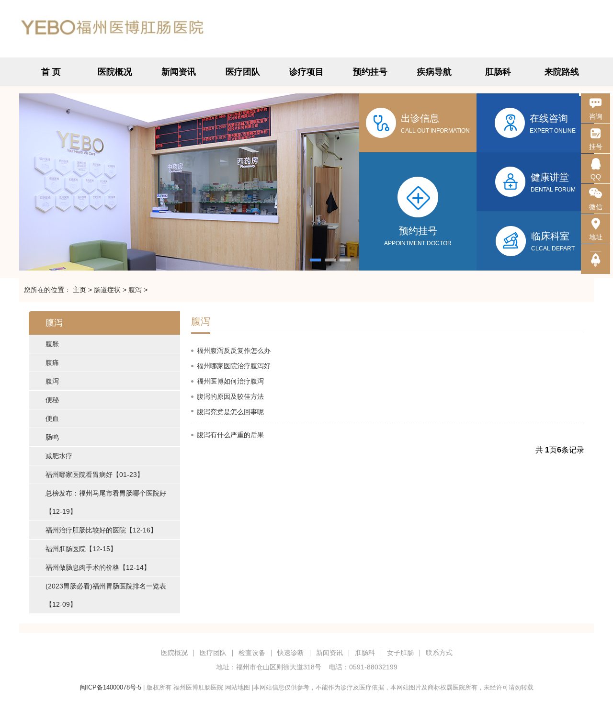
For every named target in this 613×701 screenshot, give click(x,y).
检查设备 (251, 652)
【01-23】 (94, 474)
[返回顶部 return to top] (595, 259)
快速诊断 (290, 652)
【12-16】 (101, 530)
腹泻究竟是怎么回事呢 (230, 412)
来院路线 (562, 72)
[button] (315, 260)
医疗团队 (243, 72)
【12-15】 (81, 549)
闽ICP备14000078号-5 (110, 687)
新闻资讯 (178, 72)
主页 (79, 290)
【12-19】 (105, 502)
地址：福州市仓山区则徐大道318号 (268, 667)
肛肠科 (498, 72)
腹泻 (135, 290)
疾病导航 (434, 72)
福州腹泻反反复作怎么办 (234, 350)
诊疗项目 (306, 72)
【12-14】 (97, 567)
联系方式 (439, 652)
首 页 (51, 72)
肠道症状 (107, 290)
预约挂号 (370, 72)
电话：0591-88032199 (363, 667)
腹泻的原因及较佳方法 (230, 396)
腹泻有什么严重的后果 (230, 435)
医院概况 (115, 72)
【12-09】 (105, 595)
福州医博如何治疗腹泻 (230, 381)
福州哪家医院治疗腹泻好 (234, 366)
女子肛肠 (400, 652)
